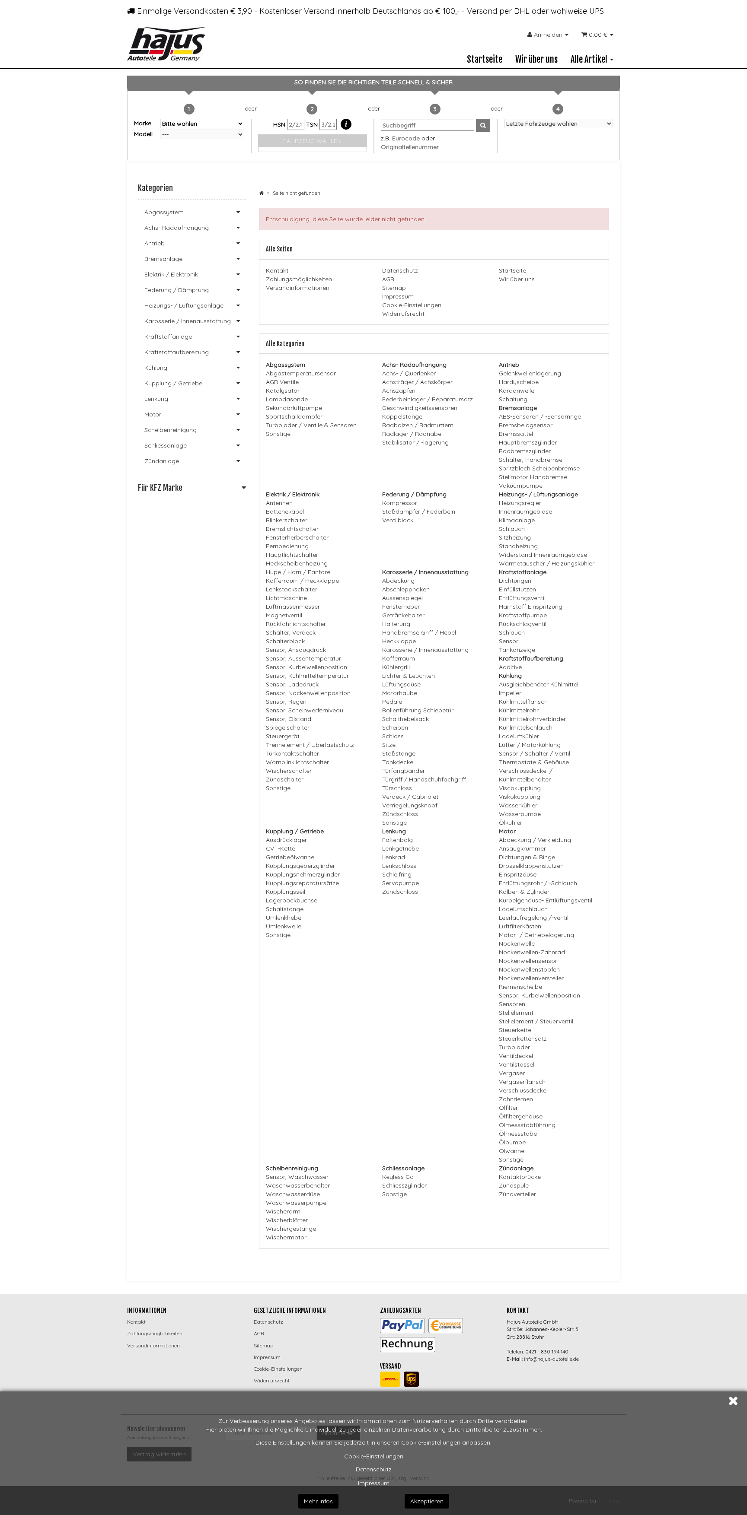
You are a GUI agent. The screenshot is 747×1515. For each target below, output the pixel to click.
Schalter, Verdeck (291, 632)
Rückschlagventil (522, 624)
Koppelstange (402, 416)
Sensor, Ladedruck (292, 684)
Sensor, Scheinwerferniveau (304, 710)
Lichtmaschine (286, 598)
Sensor (508, 641)
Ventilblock (397, 520)
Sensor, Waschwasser (297, 1177)
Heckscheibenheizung (297, 563)
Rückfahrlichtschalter (296, 624)
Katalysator (283, 390)
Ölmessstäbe (518, 1133)
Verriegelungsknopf (409, 805)
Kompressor (399, 503)
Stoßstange (398, 753)
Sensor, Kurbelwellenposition (306, 667)
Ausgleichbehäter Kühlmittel (538, 684)
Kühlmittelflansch (523, 701)
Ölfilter (508, 1108)
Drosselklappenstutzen (531, 866)
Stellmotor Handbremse (533, 477)
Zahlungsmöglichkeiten (299, 279)
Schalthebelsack (405, 719)
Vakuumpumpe (521, 485)
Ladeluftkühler (519, 736)
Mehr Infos (318, 1501)
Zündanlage (161, 461)
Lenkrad (393, 857)
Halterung (396, 624)
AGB (388, 279)
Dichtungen (515, 580)
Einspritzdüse (517, 874)
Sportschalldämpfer (294, 416)
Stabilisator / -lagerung (415, 442)
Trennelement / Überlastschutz (310, 745)
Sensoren (512, 1004)
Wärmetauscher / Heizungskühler (546, 563)
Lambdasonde (287, 399)
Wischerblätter (287, 1220)
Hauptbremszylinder (528, 442)
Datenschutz (374, 1469)
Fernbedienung (287, 546)
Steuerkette (515, 1030)
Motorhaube (399, 693)
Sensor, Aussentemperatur (303, 658)
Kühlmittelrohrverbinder (532, 719)
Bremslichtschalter (292, 529)
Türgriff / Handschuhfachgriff (424, 779)
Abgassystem (164, 212)
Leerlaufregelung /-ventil (533, 917)
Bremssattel (516, 434)
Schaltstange (284, 909)
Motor (152, 414)
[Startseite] (261, 193)
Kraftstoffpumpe (523, 615)
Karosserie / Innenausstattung (425, 650)
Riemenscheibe (520, 987)
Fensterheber (401, 606)
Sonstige (278, 434)
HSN (280, 124)
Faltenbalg (397, 840)
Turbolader (514, 1047)
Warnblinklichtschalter (297, 762)
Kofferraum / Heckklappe (302, 580)
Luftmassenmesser (293, 606)
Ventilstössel (516, 1064)
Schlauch (512, 529)
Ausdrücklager (286, 840)
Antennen (279, 503)
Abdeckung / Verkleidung (535, 840)
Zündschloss (400, 814)
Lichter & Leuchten (408, 676)
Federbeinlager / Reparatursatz (427, 399)
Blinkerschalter (286, 520)
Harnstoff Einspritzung (530, 606)
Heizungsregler (520, 503)
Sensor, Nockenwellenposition (308, 693)
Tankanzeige (517, 650)
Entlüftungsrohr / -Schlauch (538, 883)
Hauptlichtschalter (292, 555)
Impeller (510, 693)
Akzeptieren (427, 1501)
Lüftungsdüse (401, 684)
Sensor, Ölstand (288, 719)
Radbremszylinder (525, 451)
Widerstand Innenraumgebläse (543, 555)
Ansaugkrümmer (522, 848)
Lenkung (156, 399)
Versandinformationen (297, 288)
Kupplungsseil (285, 892)
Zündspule (514, 1185)
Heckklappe (399, 641)
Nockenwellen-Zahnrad (532, 952)
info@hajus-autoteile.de (551, 1359)
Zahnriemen (516, 1099)
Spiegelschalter (288, 727)
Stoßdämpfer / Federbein (418, 511)
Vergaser (512, 1073)
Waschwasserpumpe (296, 1203)
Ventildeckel (516, 1056)
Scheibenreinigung (170, 430)
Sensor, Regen (286, 701)
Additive (510, 667)
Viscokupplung (520, 788)
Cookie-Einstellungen (373, 1456)
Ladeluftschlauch (523, 909)
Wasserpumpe (520, 814)
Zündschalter (284, 779)
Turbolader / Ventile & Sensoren (311, 425)
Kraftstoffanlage (168, 336)
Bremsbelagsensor (525, 425)
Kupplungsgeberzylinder (300, 866)
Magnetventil (284, 615)
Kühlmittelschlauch (525, 727)
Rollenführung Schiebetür (417, 710)
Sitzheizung (515, 537)
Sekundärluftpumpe (294, 408)
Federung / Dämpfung (176, 290)
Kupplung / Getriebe (173, 383)
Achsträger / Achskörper (417, 382)
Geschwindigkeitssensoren (419, 408)
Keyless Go (398, 1177)
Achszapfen (398, 390)
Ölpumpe (512, 1142)
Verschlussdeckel (523, 1090)
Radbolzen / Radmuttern (417, 425)
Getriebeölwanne (290, 857)
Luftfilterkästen (520, 926)
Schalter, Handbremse (530, 460)
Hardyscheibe (519, 382)
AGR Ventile (282, 382)
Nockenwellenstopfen (529, 969)
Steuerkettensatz (523, 1038)
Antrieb (154, 243)
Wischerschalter (289, 771)
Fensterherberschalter (297, 537)
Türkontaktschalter (292, 753)
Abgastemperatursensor (301, 373)
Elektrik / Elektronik (171, 274)
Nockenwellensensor (528, 961)
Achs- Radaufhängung (176, 228)
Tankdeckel (398, 762)
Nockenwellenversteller (531, 978)
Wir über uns (536, 59)
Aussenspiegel (402, 598)
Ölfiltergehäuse (521, 1116)
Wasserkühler (518, 805)
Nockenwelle (517, 943)
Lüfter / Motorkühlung (530, 745)
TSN (312, 124)
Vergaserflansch (522, 1082)
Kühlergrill (396, 667)
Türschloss (397, 788)
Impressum (373, 1483)
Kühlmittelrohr (519, 710)
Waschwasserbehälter (298, 1185)
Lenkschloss (399, 866)
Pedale (392, 701)
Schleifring (397, 874)
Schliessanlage (165, 445)
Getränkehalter (403, 615)
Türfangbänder (403, 771)
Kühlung (155, 368)
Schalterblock (285, 641)
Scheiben (395, 727)
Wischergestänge (291, 1228)
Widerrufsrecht (403, 314)
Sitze (389, 745)
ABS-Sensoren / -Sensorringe (540, 416)
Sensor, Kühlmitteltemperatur (307, 676)
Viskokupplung (519, 796)
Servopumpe (400, 883)
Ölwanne (511, 1151)
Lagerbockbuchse (291, 900)
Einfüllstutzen (517, 589)
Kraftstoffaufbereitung (176, 352)
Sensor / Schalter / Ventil (534, 753)
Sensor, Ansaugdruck (296, 650)
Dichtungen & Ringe (527, 857)
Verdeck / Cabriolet (410, 796)
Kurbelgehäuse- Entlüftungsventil (545, 900)
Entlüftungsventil (522, 598)
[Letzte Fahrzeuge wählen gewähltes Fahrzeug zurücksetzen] (558, 123)
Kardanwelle (516, 390)
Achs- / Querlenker (409, 373)
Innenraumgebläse (525, 511)
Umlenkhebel (284, 917)
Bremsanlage (163, 259)
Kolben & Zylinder (524, 892)
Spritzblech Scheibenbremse (539, 468)
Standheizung (518, 546)
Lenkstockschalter (291, 589)
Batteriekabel (285, 511)
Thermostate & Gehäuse (534, 762)
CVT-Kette (280, 848)
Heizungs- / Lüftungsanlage (183, 305)
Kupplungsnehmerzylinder (303, 874)
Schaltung (513, 399)
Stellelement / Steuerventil (536, 1021)
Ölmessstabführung (527, 1125)
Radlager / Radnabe (411, 434)
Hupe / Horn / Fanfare (298, 572)
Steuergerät (283, 736)
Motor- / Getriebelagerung (536, 935)
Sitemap (394, 288)
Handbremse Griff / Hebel (419, 632)
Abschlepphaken (406, 589)
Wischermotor (286, 1237)
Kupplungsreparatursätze (302, 883)
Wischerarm (283, 1211)
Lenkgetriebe (400, 848)
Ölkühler (510, 822)
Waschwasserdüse (293, 1194)
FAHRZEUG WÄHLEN (312, 141)
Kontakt (277, 270)
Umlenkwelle (283, 926)
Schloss (393, 736)
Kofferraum (398, 658)
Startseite (484, 59)
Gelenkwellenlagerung (530, 373)
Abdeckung (398, 580)
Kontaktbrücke (520, 1177)
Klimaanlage (517, 520)
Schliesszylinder (404, 1185)
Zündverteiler (517, 1194)
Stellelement (516, 1012)
